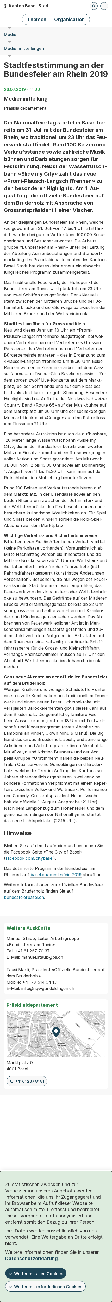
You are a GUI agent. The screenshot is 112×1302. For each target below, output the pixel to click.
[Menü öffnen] (104, 6)
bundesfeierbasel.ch (24, 897)
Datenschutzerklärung (31, 1258)
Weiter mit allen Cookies (38, 1273)
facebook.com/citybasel (29, 858)
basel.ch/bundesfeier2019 (56, 874)
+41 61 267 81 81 (29, 1081)
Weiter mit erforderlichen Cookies (48, 1286)
